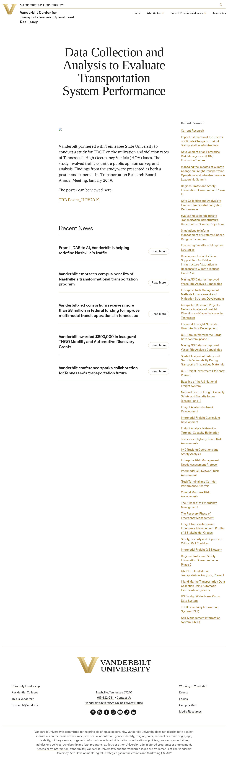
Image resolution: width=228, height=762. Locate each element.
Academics (219, 13)
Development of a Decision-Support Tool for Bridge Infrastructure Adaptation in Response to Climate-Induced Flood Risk (200, 265)
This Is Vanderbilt (23, 699)
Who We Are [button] (154, 13)
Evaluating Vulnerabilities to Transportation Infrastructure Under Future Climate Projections (202, 220)
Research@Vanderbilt (26, 705)
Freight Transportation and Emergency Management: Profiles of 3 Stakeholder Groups (203, 529)
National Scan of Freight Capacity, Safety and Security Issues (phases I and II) (203, 397)
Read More (159, 251)
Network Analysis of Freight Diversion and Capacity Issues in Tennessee (202, 314)
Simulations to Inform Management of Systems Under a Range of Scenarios (202, 235)
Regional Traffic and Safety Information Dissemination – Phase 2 (199, 561)
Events (183, 692)
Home (137, 13)
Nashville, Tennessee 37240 (114, 692)
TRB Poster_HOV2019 (79, 199)
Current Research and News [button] (186, 13)
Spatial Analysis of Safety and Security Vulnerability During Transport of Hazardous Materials (202, 361)
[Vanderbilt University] (114, 665)
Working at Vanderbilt (193, 686)
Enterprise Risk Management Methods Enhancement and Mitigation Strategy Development (202, 294)
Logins (183, 699)
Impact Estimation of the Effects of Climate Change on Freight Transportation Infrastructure (202, 141)
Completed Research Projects (200, 305)
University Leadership (26, 686)
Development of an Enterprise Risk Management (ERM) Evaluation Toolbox (200, 156)
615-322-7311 (105, 698)
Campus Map (187, 705)
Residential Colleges (25, 692)
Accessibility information (53, 749)
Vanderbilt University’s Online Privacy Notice (114, 703)
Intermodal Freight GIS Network (201, 550)
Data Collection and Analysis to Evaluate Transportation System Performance (201, 205)
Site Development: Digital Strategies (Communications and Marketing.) (116, 753)
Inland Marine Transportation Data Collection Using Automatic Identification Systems (203, 586)
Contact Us (124, 698)
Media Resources (190, 711)
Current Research (192, 130)
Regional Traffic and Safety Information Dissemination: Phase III (203, 190)
